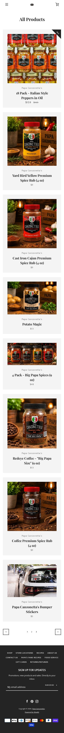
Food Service (51, 658)
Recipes (40, 653)
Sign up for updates (32, 670)
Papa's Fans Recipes (31, 658)
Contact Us (12, 658)
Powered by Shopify (32, 712)
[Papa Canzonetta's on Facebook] (27, 701)
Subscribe (49, 685)
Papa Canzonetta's (38, 709)
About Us (52, 653)
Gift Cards (21, 662)
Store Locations (24, 653)
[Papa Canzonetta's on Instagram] (36, 701)
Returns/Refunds (39, 662)
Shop (9, 653)
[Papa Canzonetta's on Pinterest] (32, 701)
